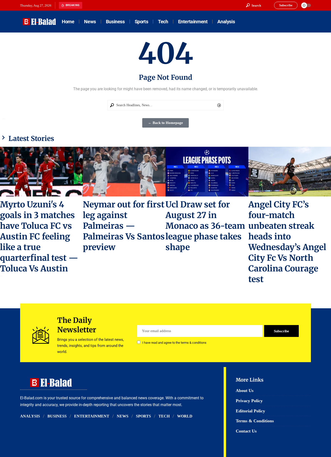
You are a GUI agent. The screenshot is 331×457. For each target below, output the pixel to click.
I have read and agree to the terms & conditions (174, 342)
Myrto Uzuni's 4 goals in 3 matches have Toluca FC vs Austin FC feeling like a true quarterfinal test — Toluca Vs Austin (39, 236)
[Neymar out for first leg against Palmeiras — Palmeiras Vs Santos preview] (124, 171)
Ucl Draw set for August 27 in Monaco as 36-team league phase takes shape (205, 225)
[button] (253, 5)
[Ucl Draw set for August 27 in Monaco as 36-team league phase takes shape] (207, 171)
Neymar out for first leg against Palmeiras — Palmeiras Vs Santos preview (124, 225)
